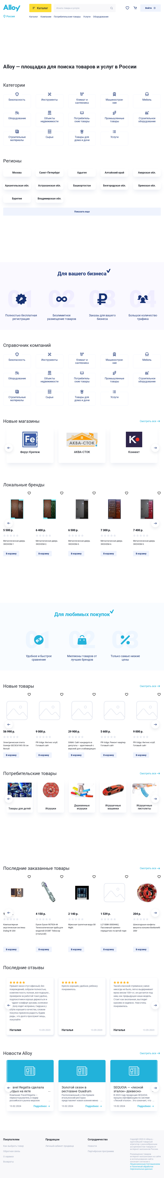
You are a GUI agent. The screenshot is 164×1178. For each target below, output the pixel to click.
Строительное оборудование (147, 120)
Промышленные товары (114, 120)
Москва (17, 172)
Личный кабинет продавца (59, 1146)
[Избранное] (127, 8)
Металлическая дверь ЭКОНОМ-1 (14, 542)
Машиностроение (114, 101)
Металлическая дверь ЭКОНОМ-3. (79, 542)
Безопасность (17, 99)
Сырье (49, 137)
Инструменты (49, 99)
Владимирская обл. (49, 198)
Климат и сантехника (82, 101)
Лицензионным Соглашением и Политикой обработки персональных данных (145, 1166)
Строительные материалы (17, 139)
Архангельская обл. (17, 185)
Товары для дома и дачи (82, 139)
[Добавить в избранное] (29, 493)
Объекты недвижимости (49, 120)
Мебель (147, 99)
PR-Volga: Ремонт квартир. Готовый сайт (113, 744)
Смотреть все (148, 421)
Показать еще (82, 211)
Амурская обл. (147, 172)
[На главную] (15, 8)
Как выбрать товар (13, 1146)
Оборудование (100, 16)
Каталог (33, 16)
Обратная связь (11, 1151)
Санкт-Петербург (49, 172)
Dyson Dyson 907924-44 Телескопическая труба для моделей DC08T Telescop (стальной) (49, 929)
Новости (92, 1146)
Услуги (86, 16)
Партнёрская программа (101, 1151)
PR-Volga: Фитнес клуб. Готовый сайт (47, 744)
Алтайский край (114, 172)
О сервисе (8, 1156)
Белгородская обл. (114, 185)
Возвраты (8, 1161)
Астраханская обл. (49, 185)
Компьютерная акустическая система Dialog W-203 (14, 927)
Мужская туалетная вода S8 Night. (81, 926)
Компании (46, 16)
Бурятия (17, 198)
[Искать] (111, 8)
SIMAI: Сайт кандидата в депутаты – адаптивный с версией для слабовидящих (82, 745)
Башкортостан (82, 185)
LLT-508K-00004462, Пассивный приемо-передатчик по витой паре (113, 927)
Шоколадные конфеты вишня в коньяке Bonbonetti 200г (146, 927)
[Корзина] (135, 8)
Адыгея (82, 172)
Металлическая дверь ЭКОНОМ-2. (46, 542)
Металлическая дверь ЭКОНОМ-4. (111, 542)
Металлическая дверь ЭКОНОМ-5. (144, 542)
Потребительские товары (67, 16)
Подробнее (40, 1106)
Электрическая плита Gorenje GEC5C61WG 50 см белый (16, 745)
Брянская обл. (147, 185)
